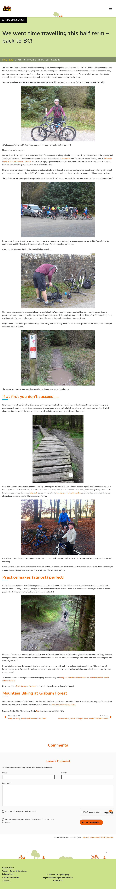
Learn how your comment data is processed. (98, 837)
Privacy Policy (8, 873)
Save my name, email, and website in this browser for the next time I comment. (28, 820)
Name (5, 772)
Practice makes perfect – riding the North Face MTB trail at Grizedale (83, 718)
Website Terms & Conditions (14, 870)
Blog (11, 59)
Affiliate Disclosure (10, 877)
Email (64, 772)
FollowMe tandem (74, 492)
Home (4, 59)
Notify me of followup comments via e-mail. (21, 811)
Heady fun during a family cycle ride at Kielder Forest (27, 718)
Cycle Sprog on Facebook (26, 685)
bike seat (33, 492)
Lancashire (66, 158)
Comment (6, 782)
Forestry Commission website (63, 704)
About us (6, 880)
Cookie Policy (8, 867)
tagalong (60, 492)
